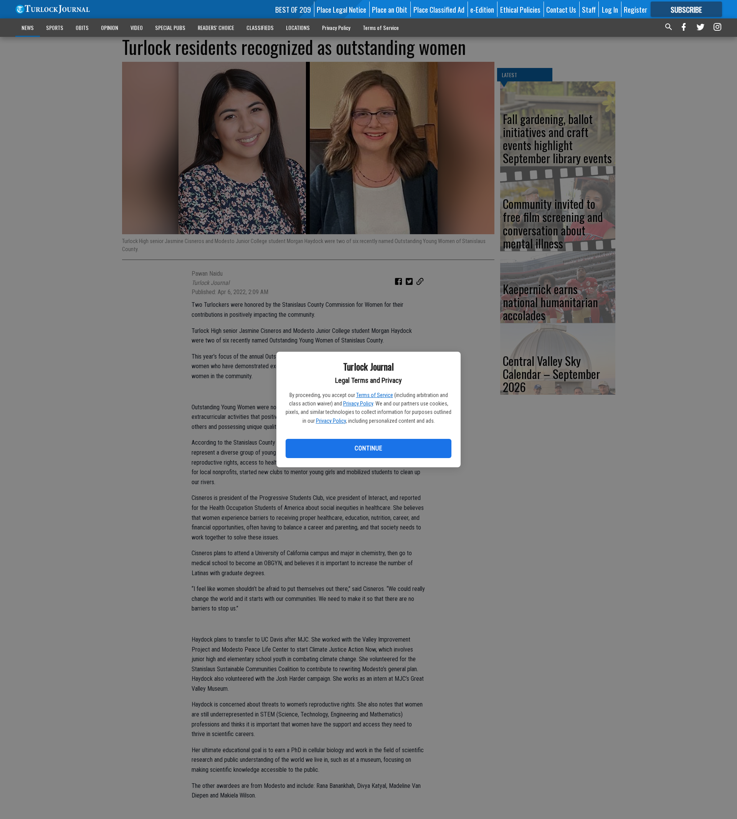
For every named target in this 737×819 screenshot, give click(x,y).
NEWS (27, 27)
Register (635, 9)
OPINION (109, 27)
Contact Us (561, 9)
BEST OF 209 (293, 9)
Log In (610, 9)
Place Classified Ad (438, 9)
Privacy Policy (358, 403)
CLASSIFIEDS (260, 27)
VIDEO (137, 27)
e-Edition (482, 9)
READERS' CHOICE (216, 27)
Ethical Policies (520, 9)
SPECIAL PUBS (170, 27)
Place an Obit (389, 9)
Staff (589, 9)
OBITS (82, 27)
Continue (368, 448)
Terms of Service (374, 395)
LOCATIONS (298, 27)
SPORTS (54, 27)
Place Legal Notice (341, 9)
